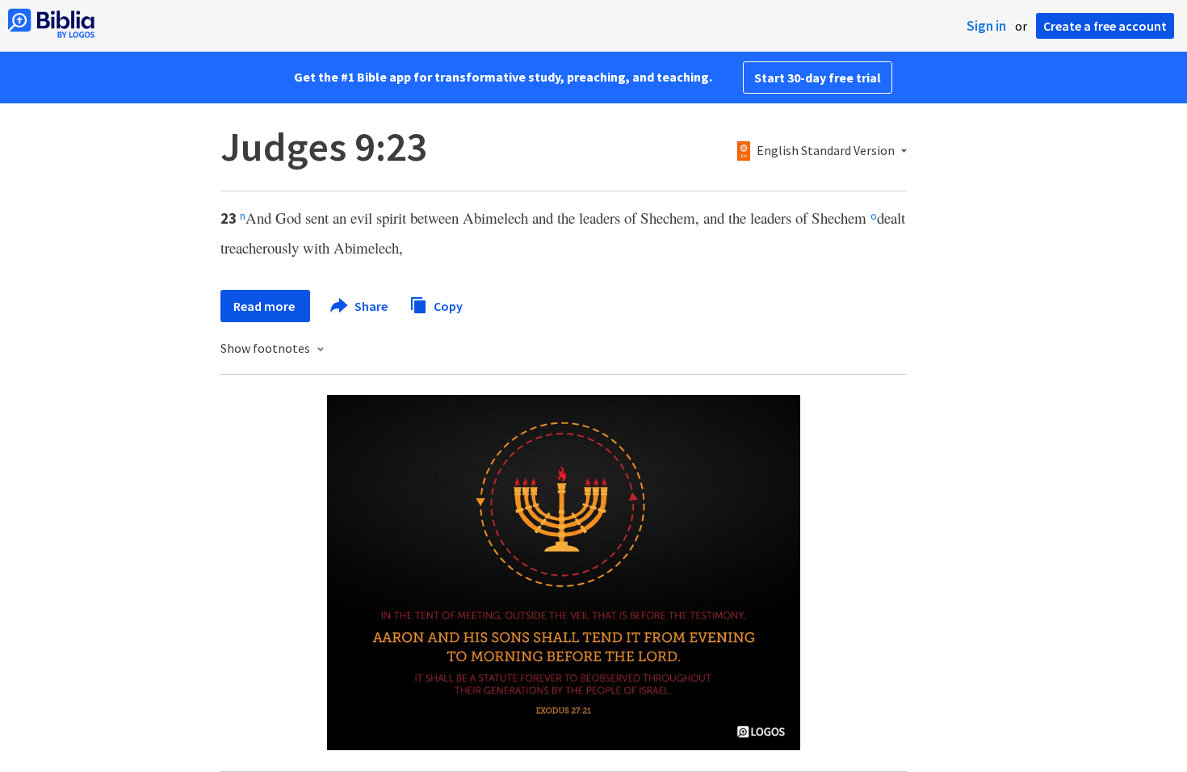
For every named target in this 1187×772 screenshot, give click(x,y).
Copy (447, 305)
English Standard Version (826, 151)
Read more (265, 306)
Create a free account (1105, 26)
